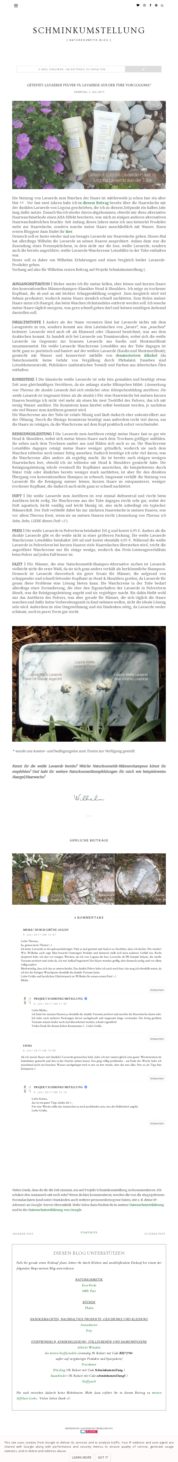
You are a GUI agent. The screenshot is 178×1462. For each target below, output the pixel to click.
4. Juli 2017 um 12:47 (39, 934)
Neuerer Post (23, 1234)
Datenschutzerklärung (146, 1205)
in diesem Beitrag (93, 203)
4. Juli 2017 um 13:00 (39, 1050)
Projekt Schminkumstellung (58, 999)
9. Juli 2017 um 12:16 (50, 1092)
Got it (103, 1457)
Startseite (89, 1232)
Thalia (89, 1308)
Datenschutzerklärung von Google (54, 1210)
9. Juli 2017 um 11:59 (50, 1003)
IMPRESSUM (72, 1428)
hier (69, 232)
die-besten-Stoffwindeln (61, 1353)
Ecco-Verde (89, 1285)
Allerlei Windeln (89, 1347)
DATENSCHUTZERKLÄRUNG (97, 1428)
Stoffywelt (89, 1381)
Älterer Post (154, 1234)
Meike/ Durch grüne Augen (46, 930)
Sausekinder (59, 1376)
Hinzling (59, 1370)
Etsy (89, 1330)
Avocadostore (89, 1325)
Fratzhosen (89, 1364)
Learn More (81, 1457)
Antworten (157, 990)
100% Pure (89, 1291)
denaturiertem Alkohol (136, 355)
